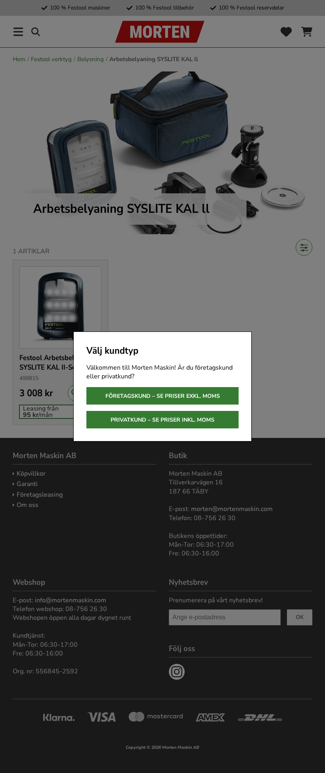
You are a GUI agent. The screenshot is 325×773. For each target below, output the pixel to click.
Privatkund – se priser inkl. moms (162, 420)
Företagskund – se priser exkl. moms (162, 396)
